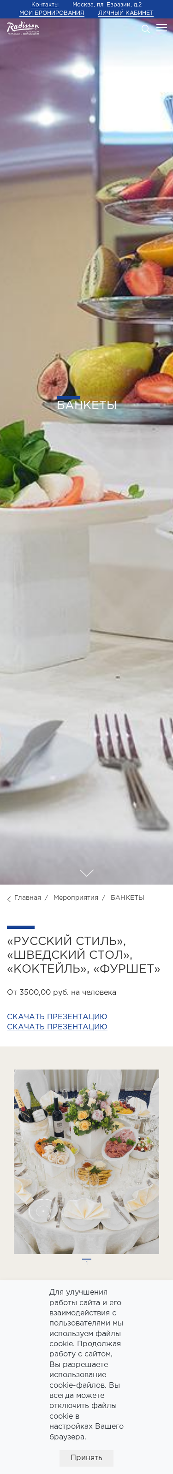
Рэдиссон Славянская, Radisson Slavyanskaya (23, 28)
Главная (27, 898)
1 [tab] (87, 1263)
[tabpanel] (86, 1162)
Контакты (45, 4)
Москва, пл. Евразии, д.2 (107, 4)
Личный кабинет (126, 13)
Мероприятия (76, 898)
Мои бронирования (51, 13)
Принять (86, 1458)
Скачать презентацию (57, 1017)
